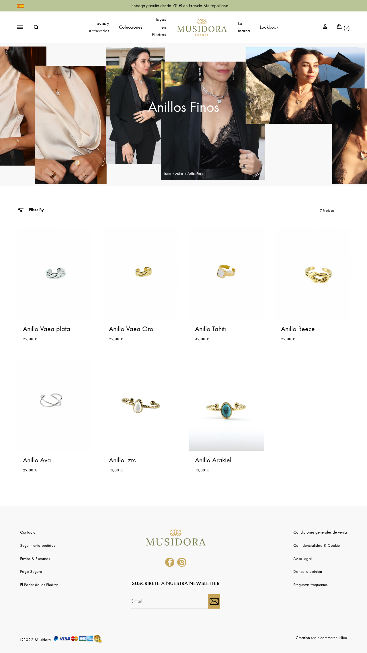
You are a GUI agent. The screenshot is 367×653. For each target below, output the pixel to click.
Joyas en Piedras (159, 27)
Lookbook (269, 27)
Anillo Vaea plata (46, 329)
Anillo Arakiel (213, 460)
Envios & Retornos (35, 558)
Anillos (179, 174)
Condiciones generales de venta (320, 532)
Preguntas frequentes (310, 584)
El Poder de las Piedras (39, 584)
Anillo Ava (37, 460)
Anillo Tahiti (210, 329)
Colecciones (130, 27)
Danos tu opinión (307, 571)
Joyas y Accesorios (99, 27)
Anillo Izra (123, 460)
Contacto (28, 532)
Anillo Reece (298, 329)
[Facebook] (169, 562)
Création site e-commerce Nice (321, 637)
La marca (244, 27)
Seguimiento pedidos (37, 545)
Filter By (36, 210)
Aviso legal (302, 558)
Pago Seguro (31, 571)
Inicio (167, 174)
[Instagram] (181, 562)
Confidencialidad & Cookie (316, 545)
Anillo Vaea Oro (131, 329)
